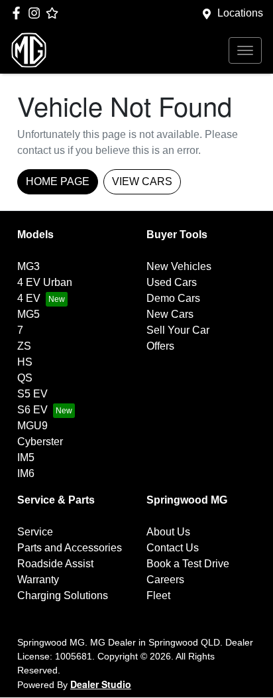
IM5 (25, 457)
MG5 (28, 314)
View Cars (142, 181)
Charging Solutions (62, 595)
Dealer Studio (100, 684)
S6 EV (32, 409)
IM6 (25, 473)
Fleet (158, 595)
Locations (240, 13)
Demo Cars (173, 298)
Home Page (57, 181)
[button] (245, 50)
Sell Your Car (177, 330)
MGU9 (32, 425)
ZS (24, 346)
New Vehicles (178, 266)
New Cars (169, 314)
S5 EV (32, 393)
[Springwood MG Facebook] (19, 13)
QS (24, 378)
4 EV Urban (44, 282)
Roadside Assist (55, 563)
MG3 (28, 266)
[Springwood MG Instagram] (37, 13)
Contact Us (172, 547)
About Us (168, 531)
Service (35, 531)
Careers (165, 579)
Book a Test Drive (187, 563)
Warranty (38, 579)
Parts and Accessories (69, 547)
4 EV (28, 298)
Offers (160, 346)
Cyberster (40, 441)
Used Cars (171, 282)
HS (24, 362)
